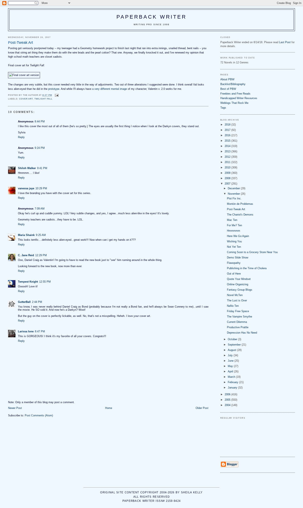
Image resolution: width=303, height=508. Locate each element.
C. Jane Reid (26, 255)
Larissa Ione (26, 331)
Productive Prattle (237, 327)
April (231, 371)
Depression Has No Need (242, 332)
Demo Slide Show (237, 257)
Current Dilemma (237, 321)
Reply (21, 137)
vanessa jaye (26, 188)
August (232, 350)
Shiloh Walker (27, 168)
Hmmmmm (233, 230)
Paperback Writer (151, 17)
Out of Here (234, 273)
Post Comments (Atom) (39, 415)
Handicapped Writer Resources (238, 98)
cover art (26, 99)
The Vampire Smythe (239, 316)
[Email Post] (56, 95)
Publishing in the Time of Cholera (247, 268)
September (235, 344)
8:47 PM (40, 331)
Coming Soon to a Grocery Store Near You (252, 252)
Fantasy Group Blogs (239, 289)
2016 (228, 135)
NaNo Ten (233, 305)
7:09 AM (40, 208)
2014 (228, 146)
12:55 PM (45, 281)
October (233, 339)
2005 (228, 399)
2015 (228, 140)
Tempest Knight (28, 281)
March (232, 376)
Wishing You (234, 241)
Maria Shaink (26, 235)
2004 (228, 405)
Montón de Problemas (240, 203)
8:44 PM (40, 121)
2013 (228, 151)
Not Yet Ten (234, 246)
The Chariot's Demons (240, 214)
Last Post (285, 42)
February (233, 382)
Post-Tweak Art (236, 209)
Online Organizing (237, 284)
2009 (228, 172)
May (231, 366)
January (233, 387)
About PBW (227, 79)
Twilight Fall (43, 99)
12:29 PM (41, 255)
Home (108, 408)
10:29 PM (41, 188)
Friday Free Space (238, 311)
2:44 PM (37, 301)
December (234, 188)
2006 (228, 394)
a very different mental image (109, 88)
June (231, 360)
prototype (53, 88)
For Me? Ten (234, 225)
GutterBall (24, 301)
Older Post (202, 408)
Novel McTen (235, 295)
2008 (228, 178)
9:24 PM (40, 147)
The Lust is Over (237, 300)
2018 (228, 124)
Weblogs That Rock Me (234, 102)
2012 (228, 156)
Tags (223, 107)
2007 (228, 183)
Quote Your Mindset (239, 279)
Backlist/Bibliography (232, 84)
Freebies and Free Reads (235, 93)
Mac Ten (232, 219)
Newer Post (15, 408)
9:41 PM (42, 168)
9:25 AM (41, 235)
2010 (228, 167)
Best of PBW (228, 88)
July (231, 355)
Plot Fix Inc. (234, 198)
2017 (228, 129)
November (234, 193)
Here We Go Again (238, 236)
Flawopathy (234, 262)
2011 (228, 162)
